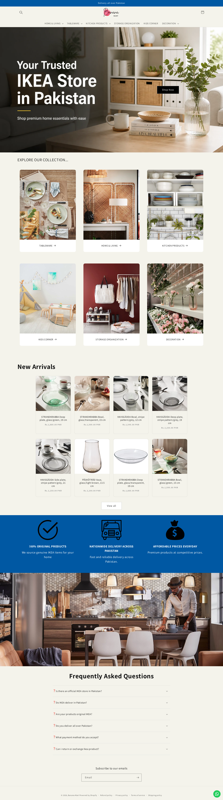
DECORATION (173, 339)
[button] (21, 12)
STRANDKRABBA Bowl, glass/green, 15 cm (170, 481)
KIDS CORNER (46, 339)
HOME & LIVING (109, 245)
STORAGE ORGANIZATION (109, 339)
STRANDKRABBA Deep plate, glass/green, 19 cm (53, 418)
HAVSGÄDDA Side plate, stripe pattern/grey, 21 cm (53, 483)
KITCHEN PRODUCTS (173, 245)
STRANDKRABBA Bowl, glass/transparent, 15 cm (92, 418)
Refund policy (106, 795)
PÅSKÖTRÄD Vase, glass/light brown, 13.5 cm (92, 483)
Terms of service (138, 795)
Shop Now (168, 89)
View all (111, 505)
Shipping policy (155, 795)
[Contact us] (217, 794)
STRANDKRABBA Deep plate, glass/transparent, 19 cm (131, 483)
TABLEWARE (45, 245)
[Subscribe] (137, 778)
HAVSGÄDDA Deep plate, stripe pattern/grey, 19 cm (169, 420)
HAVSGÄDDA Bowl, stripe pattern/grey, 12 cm (131, 418)
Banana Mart (73, 795)
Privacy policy (122, 795)
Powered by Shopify (88, 795)
